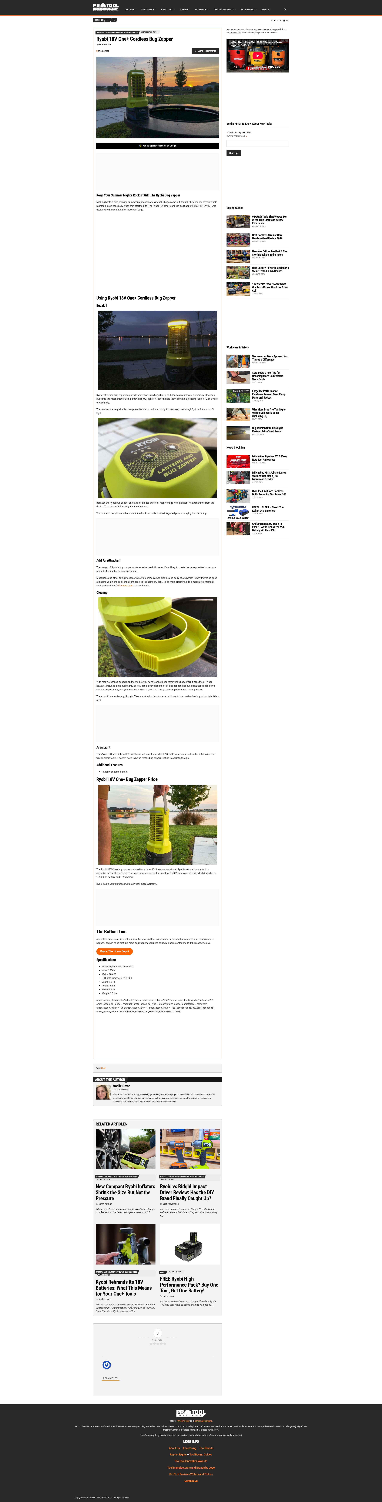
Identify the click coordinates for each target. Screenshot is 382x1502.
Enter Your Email (237, 136)
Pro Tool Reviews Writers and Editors (191, 1474)
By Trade (130, 9)
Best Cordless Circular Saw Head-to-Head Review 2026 (267, 236)
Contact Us (191, 1480)
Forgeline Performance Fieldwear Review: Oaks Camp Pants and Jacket (268, 394)
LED (103, 1067)
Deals (162, 1272)
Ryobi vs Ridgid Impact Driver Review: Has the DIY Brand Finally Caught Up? (187, 1192)
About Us (266, 9)
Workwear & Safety (224, 9)
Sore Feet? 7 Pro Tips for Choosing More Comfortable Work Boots (267, 376)
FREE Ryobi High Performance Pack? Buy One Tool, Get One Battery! (189, 1285)
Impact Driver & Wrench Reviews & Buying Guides (182, 1177)
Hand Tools (166, 9)
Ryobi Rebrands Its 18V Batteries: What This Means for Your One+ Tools (124, 1288)
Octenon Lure (125, 585)
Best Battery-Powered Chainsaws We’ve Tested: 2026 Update (270, 269)
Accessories (201, 9)
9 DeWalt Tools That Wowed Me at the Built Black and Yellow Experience (269, 220)
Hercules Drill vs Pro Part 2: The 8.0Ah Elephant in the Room (269, 253)
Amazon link (235, 32)
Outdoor (184, 9)
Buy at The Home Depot (114, 951)
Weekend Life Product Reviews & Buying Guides (117, 33)
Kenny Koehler (105, 1204)
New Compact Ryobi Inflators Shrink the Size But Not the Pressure (125, 1192)
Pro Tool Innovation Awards (191, 1461)
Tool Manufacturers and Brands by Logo (191, 1467)
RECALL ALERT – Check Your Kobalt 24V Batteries (268, 509)
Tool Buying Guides (201, 1454)
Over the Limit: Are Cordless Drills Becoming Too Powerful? (269, 492)
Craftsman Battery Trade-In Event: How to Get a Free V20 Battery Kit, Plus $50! (268, 527)
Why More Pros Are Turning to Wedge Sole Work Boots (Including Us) (269, 413)
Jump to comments (207, 51)
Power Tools (147, 9)
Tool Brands (206, 1447)
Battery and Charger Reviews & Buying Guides (116, 1272)
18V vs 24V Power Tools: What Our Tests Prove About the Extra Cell (270, 287)
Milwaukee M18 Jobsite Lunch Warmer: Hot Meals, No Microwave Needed (269, 476)
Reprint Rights (178, 1454)
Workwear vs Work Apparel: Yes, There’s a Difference (270, 357)
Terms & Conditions (203, 1421)
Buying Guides (248, 9)
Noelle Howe (105, 44)
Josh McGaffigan (171, 1204)
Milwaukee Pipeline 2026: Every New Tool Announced (269, 458)
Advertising (189, 1447)
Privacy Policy (183, 1421)
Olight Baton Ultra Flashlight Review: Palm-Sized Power (267, 429)
